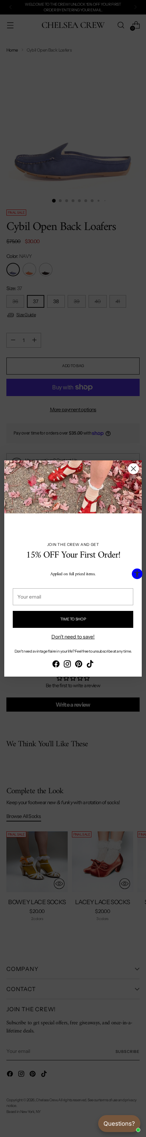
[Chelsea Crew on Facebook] (56, 665)
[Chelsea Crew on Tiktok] (90, 665)
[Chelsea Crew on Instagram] (67, 665)
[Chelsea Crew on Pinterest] (78, 665)
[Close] (133, 468)
